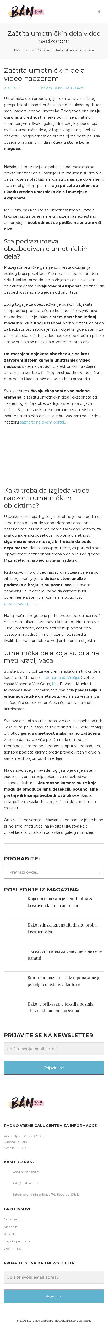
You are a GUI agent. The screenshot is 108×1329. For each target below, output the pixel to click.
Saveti (32, 50)
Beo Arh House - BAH (48, 88)
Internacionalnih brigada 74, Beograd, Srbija (46, 1194)
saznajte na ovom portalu (43, 422)
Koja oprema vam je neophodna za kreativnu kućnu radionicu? (60, 902)
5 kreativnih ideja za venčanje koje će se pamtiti (65, 954)
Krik (55, 684)
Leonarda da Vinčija (61, 677)
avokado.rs (84, 1320)
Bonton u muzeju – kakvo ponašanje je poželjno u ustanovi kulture (64, 981)
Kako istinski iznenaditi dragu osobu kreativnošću (62, 928)
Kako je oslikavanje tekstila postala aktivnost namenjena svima (60, 1007)
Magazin (10, 1227)
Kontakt (10, 1234)
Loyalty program (17, 1241)
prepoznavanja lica (20, 603)
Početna (19, 50)
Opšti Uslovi (13, 1249)
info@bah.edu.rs (25, 1183)
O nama (10, 1219)
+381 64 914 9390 (26, 1172)
